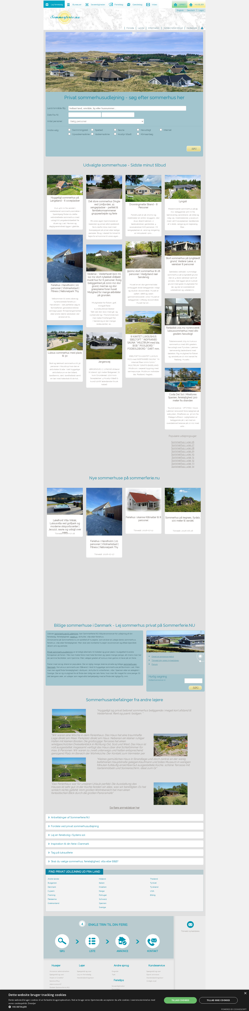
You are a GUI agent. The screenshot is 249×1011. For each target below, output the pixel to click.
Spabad (99, 130)
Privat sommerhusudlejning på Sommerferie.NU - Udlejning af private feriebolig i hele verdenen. (65, 17)
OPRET (182, 4)
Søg (193, 148)
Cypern (51, 891)
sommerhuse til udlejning (66, 633)
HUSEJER (199, 4)
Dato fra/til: (53, 115)
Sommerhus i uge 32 (182, 460)
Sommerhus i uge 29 (182, 451)
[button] (83, 1006)
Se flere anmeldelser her (125, 807)
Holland (102, 879)
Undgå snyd (151, 981)
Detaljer (32, 1003)
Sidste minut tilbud (173, 28)
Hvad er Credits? (56, 978)
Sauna (121, 130)
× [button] (245, 993)
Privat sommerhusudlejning (60, 652)
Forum (155, 664)
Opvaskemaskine (81, 134)
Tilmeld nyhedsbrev (190, 931)
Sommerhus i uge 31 (183, 457)
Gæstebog (137, 4)
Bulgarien (52, 883)
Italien (102, 883)
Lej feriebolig (57, 4)
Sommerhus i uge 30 (182, 454)
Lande (141, 28)
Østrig (152, 895)
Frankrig (51, 895)
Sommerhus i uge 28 (182, 448)
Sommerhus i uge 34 (182, 466)
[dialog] (124, 1000)
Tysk (113, 974)
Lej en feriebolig (84, 974)
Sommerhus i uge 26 (182, 442)
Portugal (103, 895)
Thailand (154, 879)
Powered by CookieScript (233, 1009)
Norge (102, 891)
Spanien (102, 903)
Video (154, 4)
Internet (167, 130)
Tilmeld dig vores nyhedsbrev (165, 660)
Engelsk (115, 971)
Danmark (52, 887)
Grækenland (53, 903)
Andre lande (53, 879)
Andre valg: (53, 130)
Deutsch (191, 10)
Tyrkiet (153, 883)
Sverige (102, 907)
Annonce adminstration (59, 971)
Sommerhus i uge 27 (182, 445)
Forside (130, 28)
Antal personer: (55, 121)
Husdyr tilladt (124, 134)
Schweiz (103, 899)
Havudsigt (146, 130)
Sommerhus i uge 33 (182, 463)
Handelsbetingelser (85, 978)
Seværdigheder (118, 986)
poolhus (73, 637)
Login (201, 10)
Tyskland (154, 887)
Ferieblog (116, 989)
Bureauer (76, 4)
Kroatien (103, 887)
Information (154, 28)
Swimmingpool (80, 130)
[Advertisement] (124, 591)
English (180, 10)
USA (152, 891)
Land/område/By (56, 108)
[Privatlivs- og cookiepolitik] (202, 28)
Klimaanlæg (147, 134)
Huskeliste (192, 28)
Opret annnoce (153, 974)
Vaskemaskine (102, 134)
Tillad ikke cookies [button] (218, 1000)
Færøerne (52, 899)
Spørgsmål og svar (57, 974)
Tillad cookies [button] (180, 1000)
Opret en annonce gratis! (163, 656)
